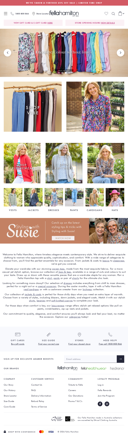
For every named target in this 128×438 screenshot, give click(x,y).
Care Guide (9, 406)
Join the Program (106, 395)
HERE (50, 23)
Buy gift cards (18, 344)
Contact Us (36, 385)
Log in (101, 385)
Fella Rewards (104, 390)
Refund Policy (37, 401)
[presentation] (7, 52)
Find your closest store (79, 344)
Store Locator (10, 395)
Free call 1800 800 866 (110, 344)
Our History (9, 390)
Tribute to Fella (75, 385)
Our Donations (75, 395)
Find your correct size (48, 344)
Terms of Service (39, 406)
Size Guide (9, 401)
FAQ (33, 390)
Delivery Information (41, 395)
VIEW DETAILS (108, 23)
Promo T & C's (75, 401)
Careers (72, 390)
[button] (59, 73)
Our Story (8, 385)
